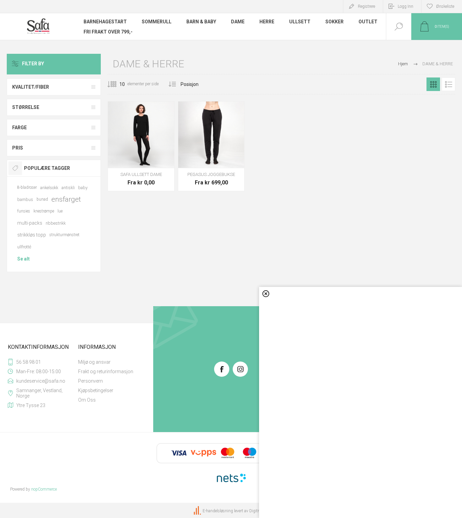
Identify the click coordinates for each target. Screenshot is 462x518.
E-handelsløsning (218, 511)
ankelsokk (49, 187)
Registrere (366, 6)
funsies (23, 211)
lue (60, 211)
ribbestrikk (56, 223)
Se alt (23, 259)
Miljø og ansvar (94, 362)
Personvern (90, 381)
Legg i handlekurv (141, 151)
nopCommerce (44, 489)
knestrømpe (43, 211)
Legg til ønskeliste (156, 151)
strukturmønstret (64, 234)
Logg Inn (405, 6)
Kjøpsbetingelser (95, 390)
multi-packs (29, 223)
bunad (42, 199)
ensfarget (66, 199)
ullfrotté (24, 246)
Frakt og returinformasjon (105, 371)
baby (83, 187)
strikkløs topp (31, 235)
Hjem (403, 63)
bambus (25, 199)
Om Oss (87, 400)
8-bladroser (27, 187)
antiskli (68, 187)
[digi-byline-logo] (198, 511)
